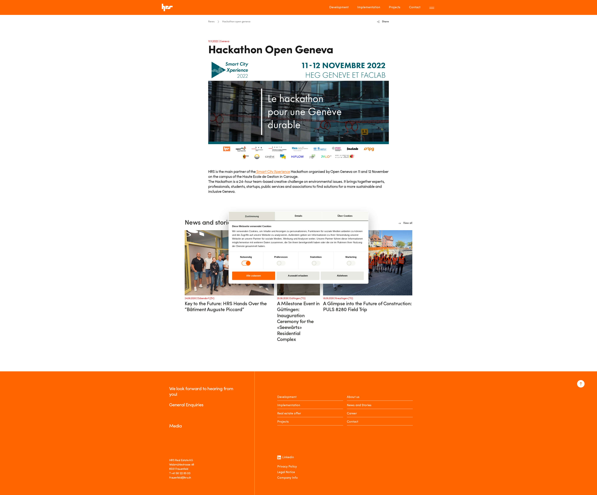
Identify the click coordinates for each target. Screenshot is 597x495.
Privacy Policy (287, 466)
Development (339, 7)
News (211, 22)
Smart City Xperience (273, 172)
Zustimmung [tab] (252, 216)
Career (352, 413)
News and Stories (359, 405)
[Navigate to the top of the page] (581, 384)
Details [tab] (298, 215)
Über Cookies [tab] (345, 215)
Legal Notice (286, 472)
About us (353, 397)
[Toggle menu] (432, 7)
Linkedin (288, 457)
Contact (414, 7)
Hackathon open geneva (236, 22)
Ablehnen (342, 275)
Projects (394, 7)
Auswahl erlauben (298, 275)
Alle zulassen (253, 275)
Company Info (287, 477)
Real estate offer (289, 413)
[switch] (281, 263)
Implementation (368, 7)
